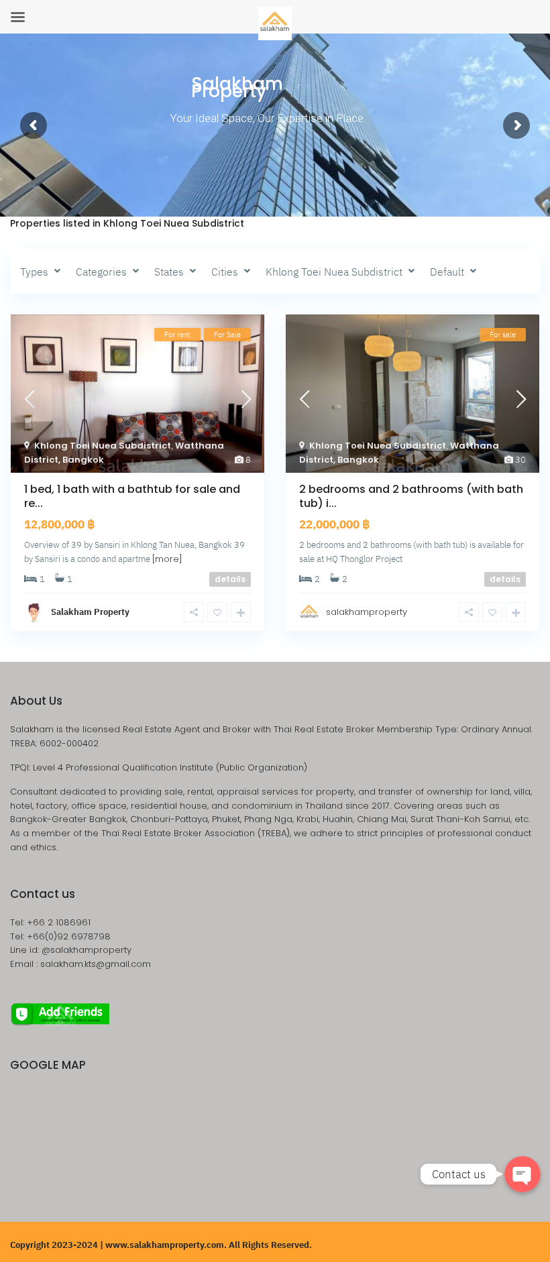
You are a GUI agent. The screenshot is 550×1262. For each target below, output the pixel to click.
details (230, 579)
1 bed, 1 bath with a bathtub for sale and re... (132, 496)
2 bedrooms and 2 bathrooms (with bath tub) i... (411, 496)
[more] (167, 559)
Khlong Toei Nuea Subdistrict (102, 445)
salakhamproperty (366, 612)
